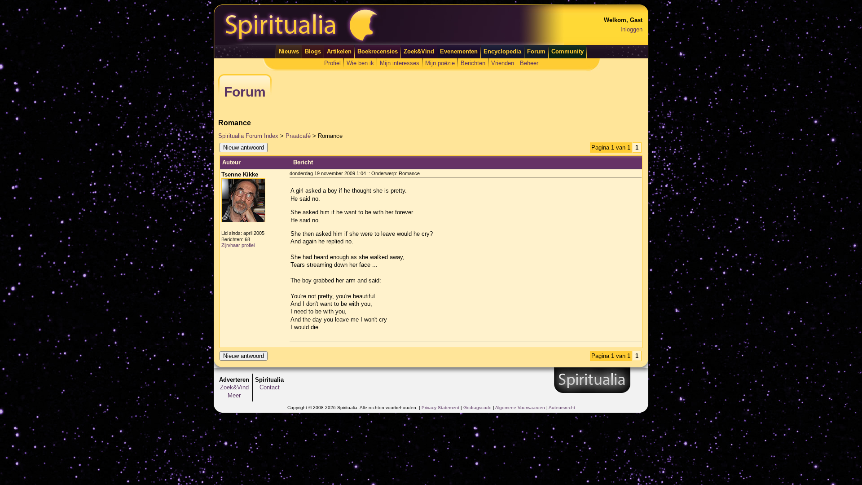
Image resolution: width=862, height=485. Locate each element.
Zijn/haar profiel (238, 245)
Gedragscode (477, 407)
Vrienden (502, 63)
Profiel (332, 63)
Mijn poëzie (440, 63)
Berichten (473, 63)
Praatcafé (298, 135)
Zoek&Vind (419, 51)
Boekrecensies (377, 51)
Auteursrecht (562, 407)
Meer (234, 395)
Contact (269, 387)
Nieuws (289, 51)
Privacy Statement (440, 407)
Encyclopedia (502, 51)
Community (567, 51)
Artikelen (339, 51)
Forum (536, 51)
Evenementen (459, 51)
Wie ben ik (360, 63)
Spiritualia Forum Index (248, 135)
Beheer (529, 63)
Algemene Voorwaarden (520, 407)
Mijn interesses (399, 63)
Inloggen (631, 29)
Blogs (313, 51)
